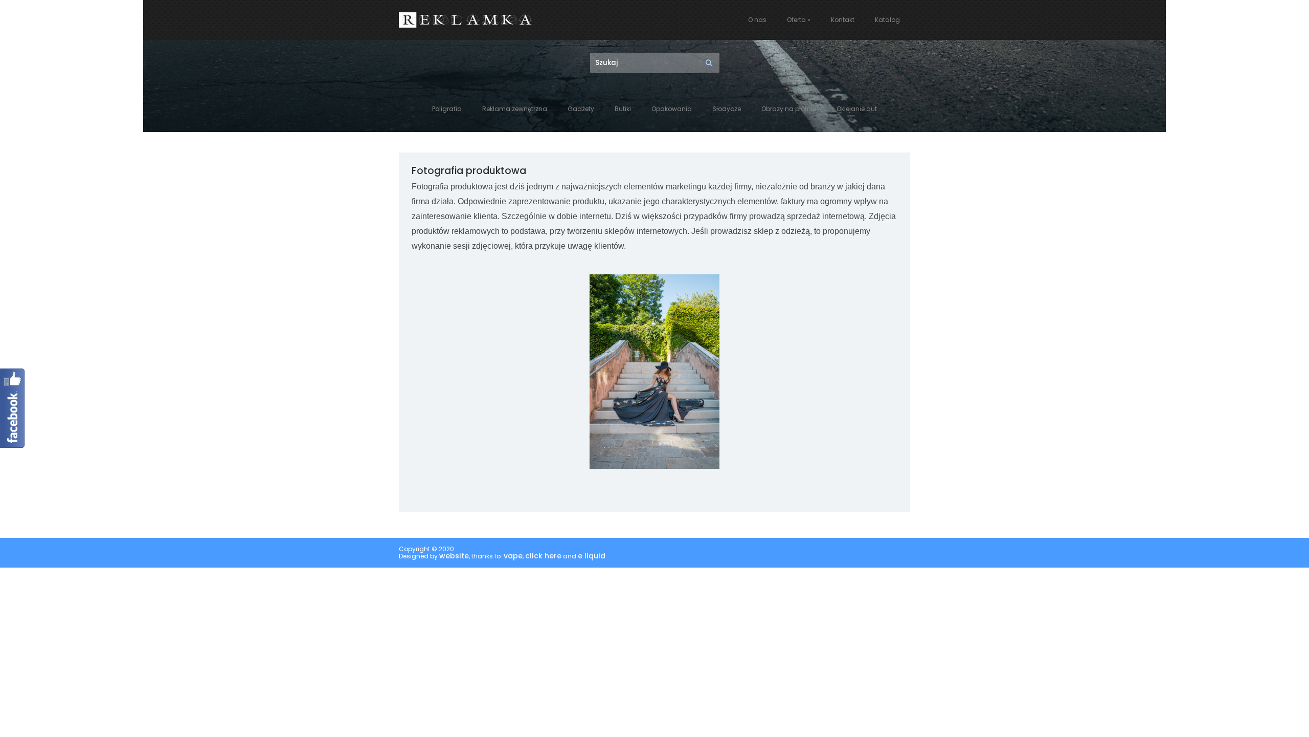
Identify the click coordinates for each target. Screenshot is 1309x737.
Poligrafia (447, 109)
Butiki (623, 109)
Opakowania (671, 109)
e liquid (591, 556)
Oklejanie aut (857, 109)
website (454, 556)
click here (543, 556)
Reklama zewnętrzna (514, 109)
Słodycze (726, 109)
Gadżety (581, 109)
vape (513, 556)
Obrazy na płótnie (788, 109)
